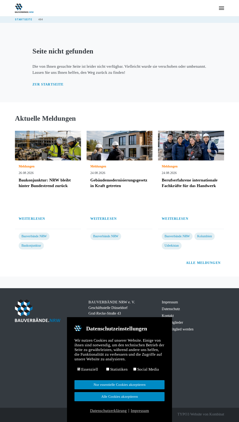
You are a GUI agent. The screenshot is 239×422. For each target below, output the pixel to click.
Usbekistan (172, 245)
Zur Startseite (48, 84)
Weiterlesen (32, 218)
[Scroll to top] (227, 410)
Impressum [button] (140, 410)
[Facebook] (17, 414)
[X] (23, 414)
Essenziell (89, 369)
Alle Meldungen (204, 263)
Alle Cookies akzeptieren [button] (119, 396)
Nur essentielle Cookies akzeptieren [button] (120, 385)
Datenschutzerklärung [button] (108, 410)
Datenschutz (171, 309)
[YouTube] (37, 414)
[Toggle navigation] (221, 8)
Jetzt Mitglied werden (177, 329)
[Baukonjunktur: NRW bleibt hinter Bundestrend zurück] (48, 145)
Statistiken (118, 369)
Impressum (170, 302)
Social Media (147, 369)
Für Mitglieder (172, 322)
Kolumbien (204, 236)
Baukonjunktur (31, 245)
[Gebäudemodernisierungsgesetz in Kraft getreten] (120, 145)
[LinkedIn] (30, 414)
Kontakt (168, 316)
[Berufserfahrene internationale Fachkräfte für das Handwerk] (191, 145)
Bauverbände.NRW (34, 236)
